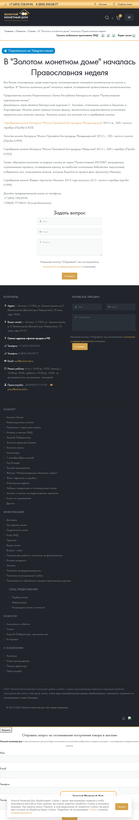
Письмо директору (17, 665)
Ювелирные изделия (18, 482)
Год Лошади (13, 462)
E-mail (3, 768)
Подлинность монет (17, 529)
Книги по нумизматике (19, 498)
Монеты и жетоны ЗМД (19, 432)
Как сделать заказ (17, 524)
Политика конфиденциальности (24, 570)
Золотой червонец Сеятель (21, 442)
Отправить (69, 275)
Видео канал (125, 35)
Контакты (12, 655)
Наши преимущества (18, 660)
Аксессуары (13, 452)
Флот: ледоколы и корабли (22, 477)
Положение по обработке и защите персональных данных (39, 580)
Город (3, 799)
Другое (10, 503)
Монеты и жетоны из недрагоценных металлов (32, 493)
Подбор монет (20, 597)
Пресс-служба (14, 670)
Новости (10, 616)
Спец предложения (23, 589)
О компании (13, 647)
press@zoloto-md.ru (18, 389)
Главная (9, 31)
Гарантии (11, 540)
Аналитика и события (18, 623)
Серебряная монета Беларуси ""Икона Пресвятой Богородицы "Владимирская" (53, 123)
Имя (2, 752)
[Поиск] (107, 18)
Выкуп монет (13, 545)
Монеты (11, 565)
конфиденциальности (21, 812)
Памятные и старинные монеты (24, 427)
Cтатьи (10, 629)
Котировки (12, 639)
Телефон (5, 784)
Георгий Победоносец (19, 437)
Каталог (10, 409)
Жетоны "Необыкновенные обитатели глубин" (32, 472)
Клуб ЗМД (12, 535)
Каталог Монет (15, 417)
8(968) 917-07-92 (37, 384)
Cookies (92, 809)
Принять (122, 806)
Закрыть (5, 729)
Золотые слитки (15, 447)
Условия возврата (16, 560)
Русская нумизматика (18, 467)
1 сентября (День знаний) (20, 457)
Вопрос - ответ (14, 550)
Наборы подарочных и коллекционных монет (32, 488)
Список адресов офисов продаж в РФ (29, 338)
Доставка (12, 519)
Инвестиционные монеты (20, 422)
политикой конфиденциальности (63, 266)
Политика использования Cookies (25, 575)
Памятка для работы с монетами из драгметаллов (34, 555)
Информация (14, 511)
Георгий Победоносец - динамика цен (27, 634)
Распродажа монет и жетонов (28, 607)
